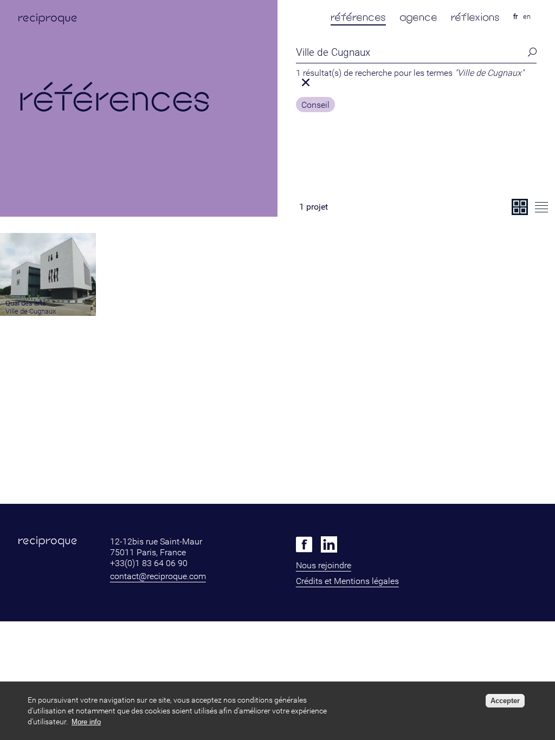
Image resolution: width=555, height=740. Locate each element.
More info (86, 722)
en (527, 16)
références (358, 17)
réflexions (475, 17)
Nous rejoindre (323, 565)
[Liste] (541, 207)
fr (515, 16)
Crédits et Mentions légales (347, 581)
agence (418, 17)
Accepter (505, 701)
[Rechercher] (531, 52)
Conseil (315, 105)
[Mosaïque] (520, 207)
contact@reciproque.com (158, 576)
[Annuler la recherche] (306, 82)
